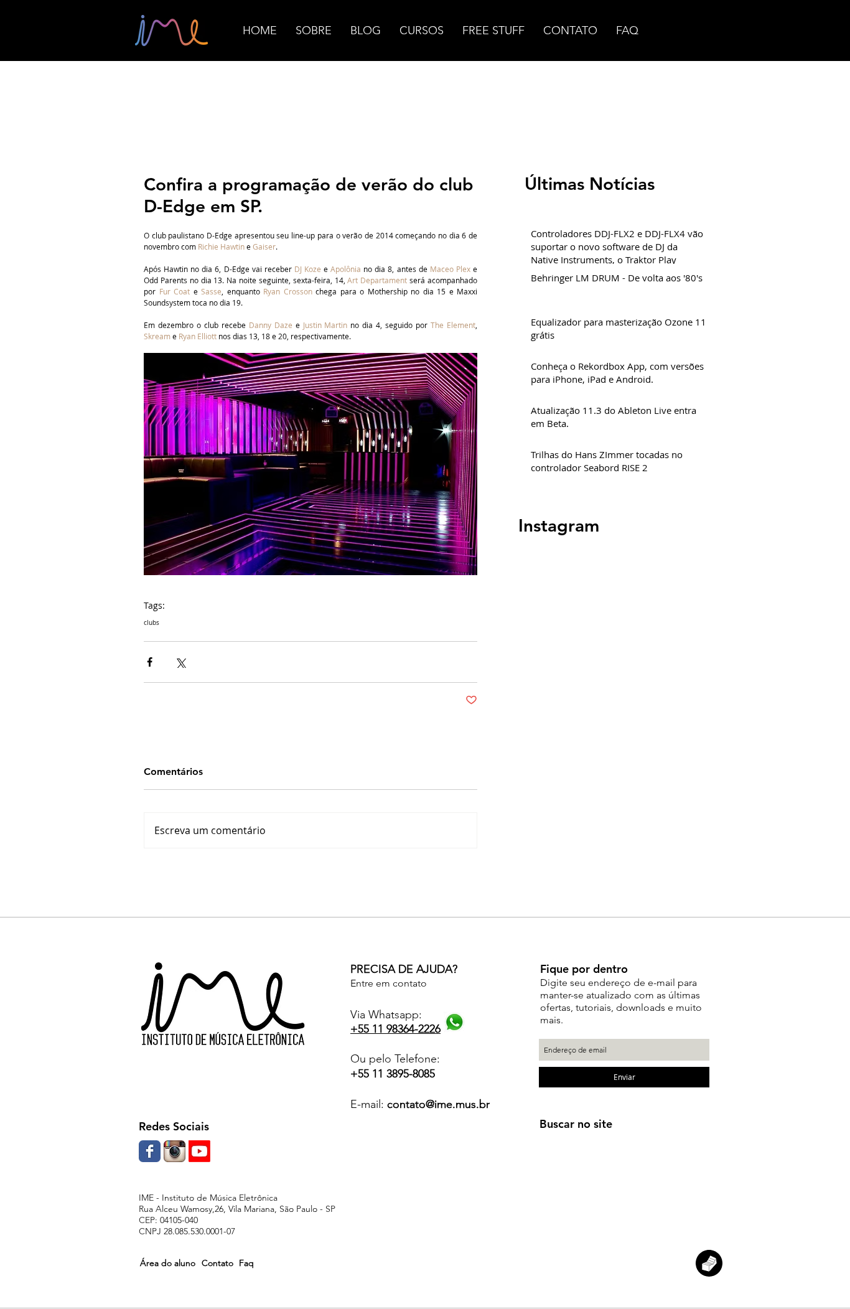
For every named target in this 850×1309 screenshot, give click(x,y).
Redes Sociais (174, 1126)
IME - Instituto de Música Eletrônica (208, 1197)
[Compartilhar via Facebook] (150, 662)
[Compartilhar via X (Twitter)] (180, 662)
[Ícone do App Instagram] (174, 1151)
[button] (168, 1263)
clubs (151, 623)
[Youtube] (199, 1151)
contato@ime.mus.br (438, 1104)
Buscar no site (575, 1124)
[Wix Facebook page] (150, 1151)
